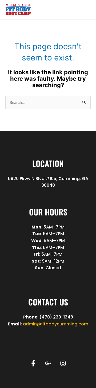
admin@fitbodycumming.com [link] (55, 324)
